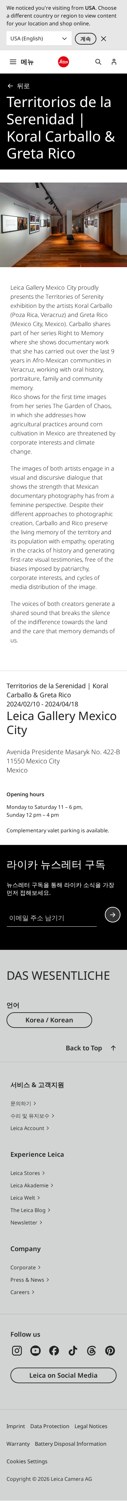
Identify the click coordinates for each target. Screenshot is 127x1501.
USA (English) (26, 38)
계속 (85, 38)
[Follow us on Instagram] (16, 1350)
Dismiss (103, 39)
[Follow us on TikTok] (72, 1350)
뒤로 (23, 85)
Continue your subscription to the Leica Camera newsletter (112, 914)
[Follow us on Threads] (91, 1350)
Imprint (16, 1426)
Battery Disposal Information (70, 1443)
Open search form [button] (98, 62)
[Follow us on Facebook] (54, 1350)
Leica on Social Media (63, 1375)
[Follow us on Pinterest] (110, 1350)
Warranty (18, 1443)
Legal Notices (91, 1426)
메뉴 (27, 61)
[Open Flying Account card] (113, 62)
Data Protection (49, 1426)
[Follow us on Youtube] (35, 1350)
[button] (113, 1048)
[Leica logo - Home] (63, 61)
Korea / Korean (49, 1020)
